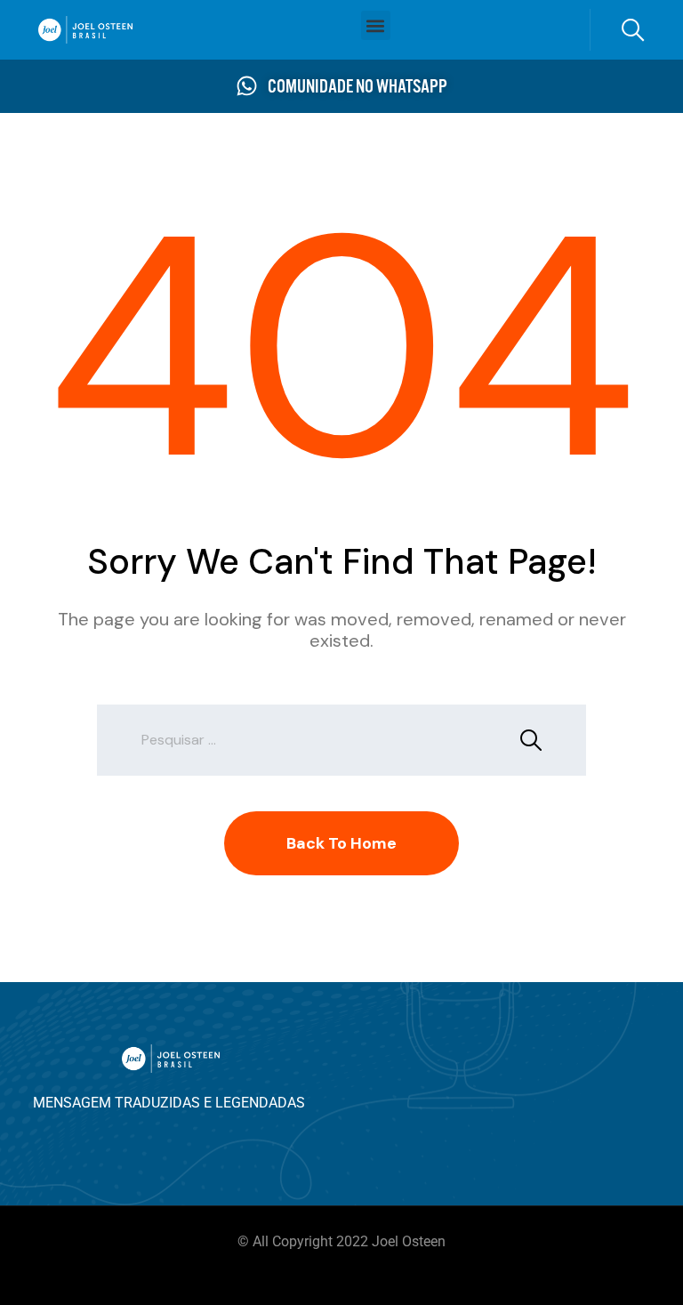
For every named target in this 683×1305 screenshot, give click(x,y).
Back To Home (341, 843)
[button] (375, 25)
